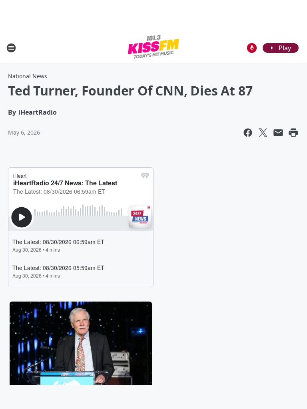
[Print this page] (293, 132)
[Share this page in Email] (278, 132)
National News (27, 76)
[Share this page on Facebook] (247, 132)
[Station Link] (153, 48)
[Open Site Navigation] (11, 48)
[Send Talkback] (252, 48)
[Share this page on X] (263, 132)
